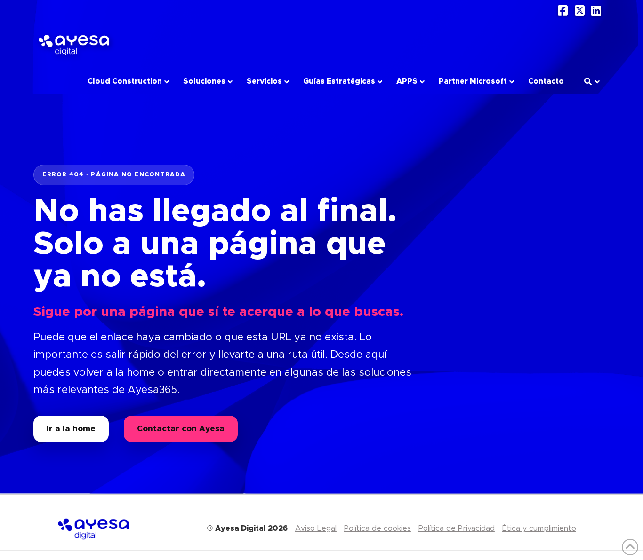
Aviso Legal (316, 528)
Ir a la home (71, 429)
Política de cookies (377, 528)
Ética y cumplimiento (539, 528)
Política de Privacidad (456, 528)
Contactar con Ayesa (181, 429)
